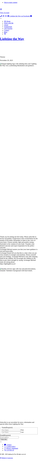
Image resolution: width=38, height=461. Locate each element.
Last (22, 432)
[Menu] (1, 18)
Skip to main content (10, 2)
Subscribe (4, 439)
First (22, 430)
